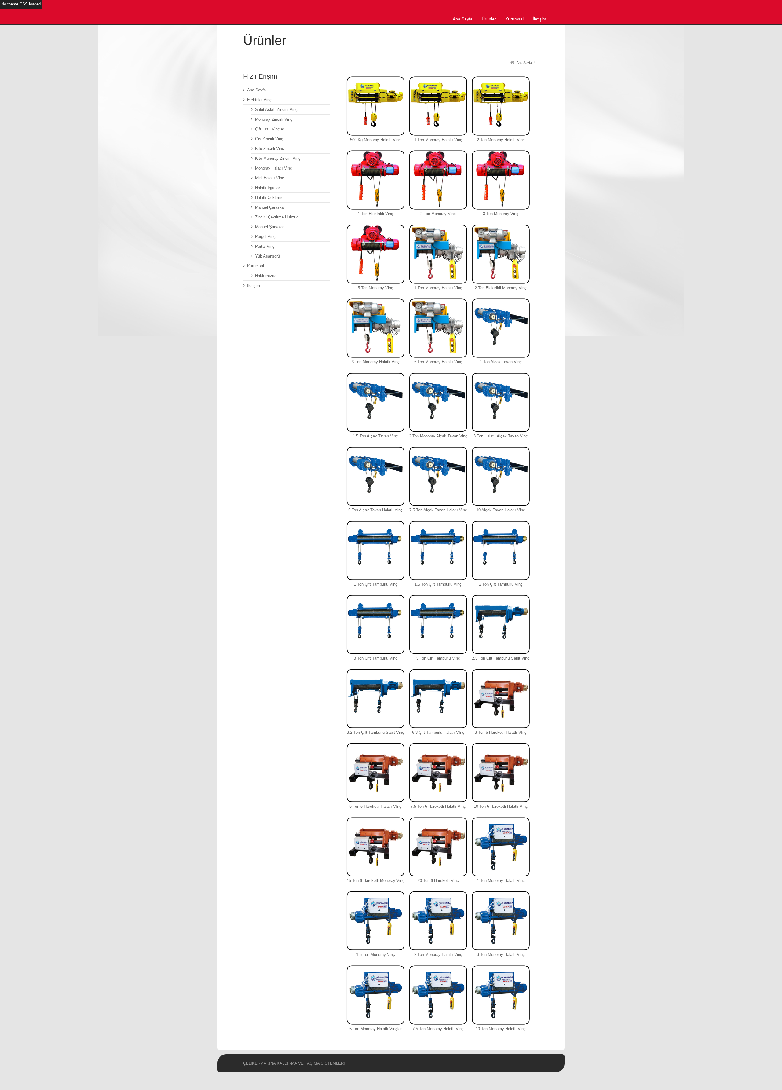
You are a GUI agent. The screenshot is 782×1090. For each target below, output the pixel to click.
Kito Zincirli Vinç (269, 148)
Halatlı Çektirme (269, 197)
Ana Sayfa (256, 90)
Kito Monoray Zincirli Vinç (278, 158)
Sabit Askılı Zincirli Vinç (276, 109)
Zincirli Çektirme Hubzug (276, 217)
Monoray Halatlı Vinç (273, 168)
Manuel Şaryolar (269, 227)
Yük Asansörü (267, 256)
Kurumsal (255, 266)
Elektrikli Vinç (259, 99)
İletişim (253, 285)
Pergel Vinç (265, 236)
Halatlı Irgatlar (267, 187)
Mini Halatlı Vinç (269, 178)
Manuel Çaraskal (270, 207)
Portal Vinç (265, 246)
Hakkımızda (265, 275)
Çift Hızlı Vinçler (269, 129)
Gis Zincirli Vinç (269, 139)
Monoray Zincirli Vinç (273, 119)
